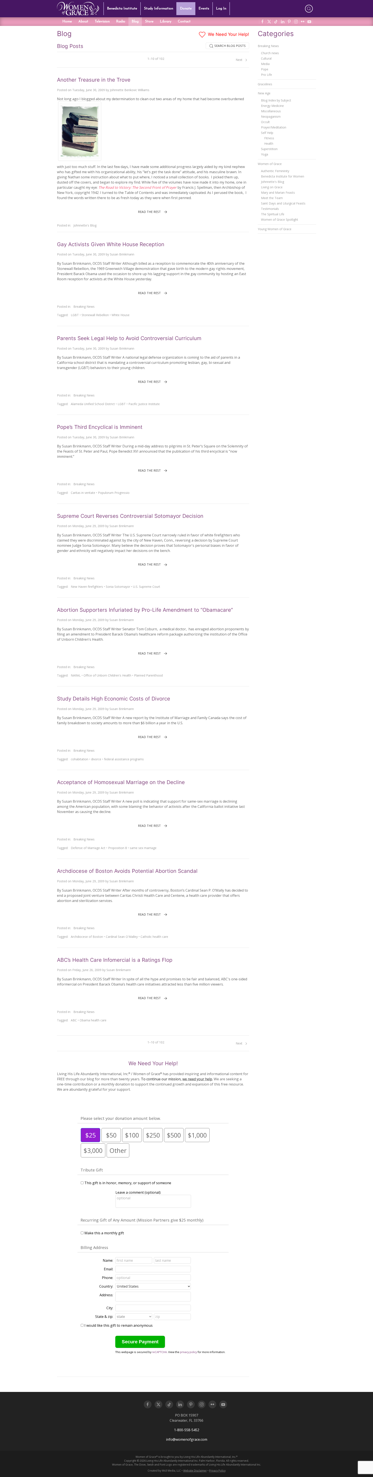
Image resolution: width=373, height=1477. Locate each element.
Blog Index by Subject (276, 100)
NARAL (76, 675)
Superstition (269, 149)
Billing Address (94, 1247)
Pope (264, 69)
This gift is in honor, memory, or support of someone (127, 1183)
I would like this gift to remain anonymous (118, 1325)
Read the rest (149, 212)
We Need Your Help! (228, 34)
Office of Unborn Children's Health (107, 675)
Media (265, 64)
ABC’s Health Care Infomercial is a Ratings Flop (114, 960)
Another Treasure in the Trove (93, 80)
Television (102, 21)
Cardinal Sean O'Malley (122, 937)
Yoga (264, 154)
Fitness (269, 138)
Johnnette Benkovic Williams (129, 90)
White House (121, 315)
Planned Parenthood (148, 675)
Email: (108, 1269)
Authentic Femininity (275, 171)
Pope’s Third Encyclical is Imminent (99, 427)
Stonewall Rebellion (95, 315)
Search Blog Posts (229, 46)
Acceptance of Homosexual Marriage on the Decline (121, 782)
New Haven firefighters (87, 587)
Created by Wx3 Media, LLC (164, 1470)
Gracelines (265, 84)
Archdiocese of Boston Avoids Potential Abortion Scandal (127, 871)
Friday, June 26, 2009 (86, 970)
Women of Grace (270, 164)
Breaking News (84, 306)
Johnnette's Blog (84, 225)
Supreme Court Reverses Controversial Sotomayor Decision (130, 516)
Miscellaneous (271, 111)
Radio (120, 21)
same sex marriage (143, 848)
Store (149, 21)
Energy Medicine (272, 106)
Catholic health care (154, 937)
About (83, 21)
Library (165, 21)
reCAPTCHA (159, 1352)
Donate (186, 8)
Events (204, 8)
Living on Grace (272, 187)
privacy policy (188, 1352)
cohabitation (79, 759)
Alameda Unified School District (93, 404)
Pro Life (266, 75)
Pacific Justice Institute (144, 404)
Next (239, 60)
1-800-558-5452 (186, 1430)
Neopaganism (271, 116)
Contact (184, 21)
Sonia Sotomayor (118, 587)
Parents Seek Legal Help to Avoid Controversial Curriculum (129, 338)
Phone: (107, 1277)
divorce (96, 759)
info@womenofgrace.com (186, 1439)
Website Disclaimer (195, 1470)
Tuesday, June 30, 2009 (88, 90)
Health (268, 143)
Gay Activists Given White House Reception (110, 244)
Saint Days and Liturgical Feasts (283, 203)
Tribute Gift (92, 1170)
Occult (265, 122)
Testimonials (270, 209)
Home (67, 21)
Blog (135, 21)
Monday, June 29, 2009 (88, 526)
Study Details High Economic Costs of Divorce (113, 699)
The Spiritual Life (272, 214)
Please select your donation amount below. (121, 1118)
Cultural (266, 58)
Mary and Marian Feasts (278, 192)
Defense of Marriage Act (88, 848)
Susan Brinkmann (122, 254)
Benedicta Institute (122, 8)
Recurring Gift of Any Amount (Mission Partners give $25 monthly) (142, 1220)
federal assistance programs (124, 759)
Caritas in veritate (83, 493)
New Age (264, 93)
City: (109, 1308)
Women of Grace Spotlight (279, 219)
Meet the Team (272, 198)
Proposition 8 (117, 848)
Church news (270, 53)
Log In (221, 8)
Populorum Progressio (114, 493)
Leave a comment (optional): (138, 1192)
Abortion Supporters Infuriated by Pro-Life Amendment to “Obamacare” (145, 610)
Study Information (158, 8)
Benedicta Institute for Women (282, 176)
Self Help (267, 133)
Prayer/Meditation (273, 127)
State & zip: (104, 1316)
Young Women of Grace (274, 229)
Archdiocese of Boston (87, 937)
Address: (106, 1295)
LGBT (75, 315)
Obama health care (93, 1020)
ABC (74, 1020)
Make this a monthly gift (104, 1233)
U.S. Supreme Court (146, 587)
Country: (106, 1286)
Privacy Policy (217, 1470)
